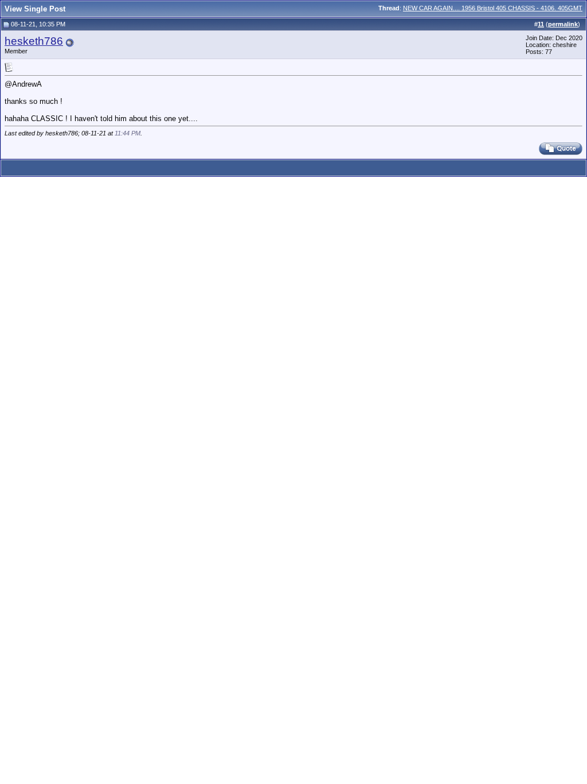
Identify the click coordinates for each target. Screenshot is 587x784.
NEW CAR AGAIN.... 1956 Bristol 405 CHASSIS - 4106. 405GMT (492, 8)
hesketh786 (34, 41)
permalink (563, 24)
